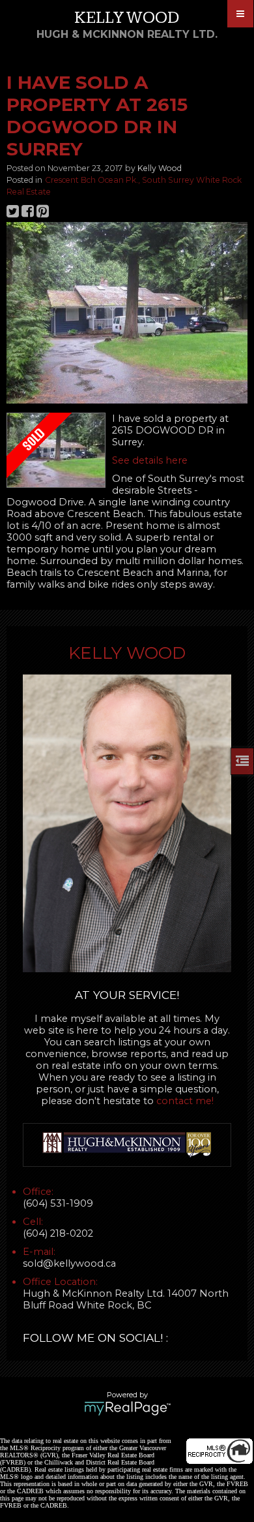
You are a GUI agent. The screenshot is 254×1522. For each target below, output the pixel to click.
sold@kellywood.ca (69, 1263)
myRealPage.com (127, 1408)
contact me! (185, 1101)
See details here (150, 460)
